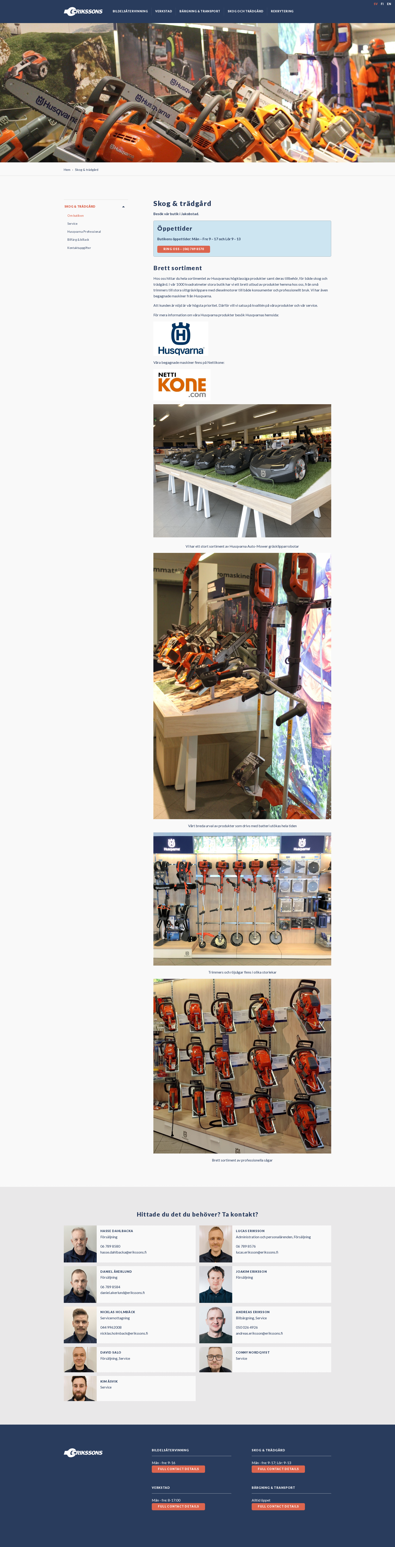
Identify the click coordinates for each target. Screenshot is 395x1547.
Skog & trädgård (80, 206)
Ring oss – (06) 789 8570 (183, 249)
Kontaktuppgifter (79, 248)
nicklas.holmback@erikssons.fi (124, 1333)
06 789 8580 (110, 1246)
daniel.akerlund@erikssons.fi (122, 1292)
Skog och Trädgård (246, 11)
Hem (67, 170)
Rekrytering (282, 11)
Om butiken (75, 215)
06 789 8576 (246, 1246)
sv (376, 4)
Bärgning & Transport (199, 11)
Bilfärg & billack (78, 239)
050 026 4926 (247, 1327)
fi (382, 4)
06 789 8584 (110, 1287)
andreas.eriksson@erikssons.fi (259, 1333)
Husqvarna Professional (84, 231)
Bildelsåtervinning (130, 11)
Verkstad (163, 11)
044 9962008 (111, 1327)
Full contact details (178, 1469)
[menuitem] (130, 12)
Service (72, 223)
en (389, 4)
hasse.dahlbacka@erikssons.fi (123, 1252)
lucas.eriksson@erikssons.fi (257, 1252)
